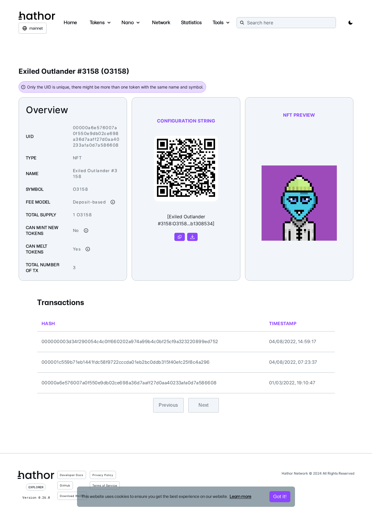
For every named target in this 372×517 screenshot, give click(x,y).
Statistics (191, 22)
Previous (168, 405)
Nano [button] (127, 22)
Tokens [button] (97, 22)
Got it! (280, 496)
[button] (350, 23)
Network (161, 22)
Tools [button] (218, 22)
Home (70, 22)
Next (203, 405)
